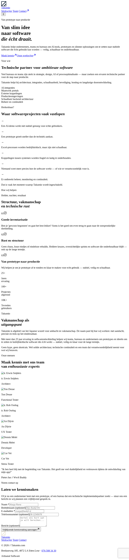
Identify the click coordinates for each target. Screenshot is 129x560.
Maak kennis (7, 55)
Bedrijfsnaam (13, 507)
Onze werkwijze (25, 55)
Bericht (10, 525)
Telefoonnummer (15, 514)
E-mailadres (8, 511)
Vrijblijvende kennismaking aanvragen (20, 530)
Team (15, 11)
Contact (22, 11)
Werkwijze (6, 11)
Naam (5, 504)
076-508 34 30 (49, 550)
